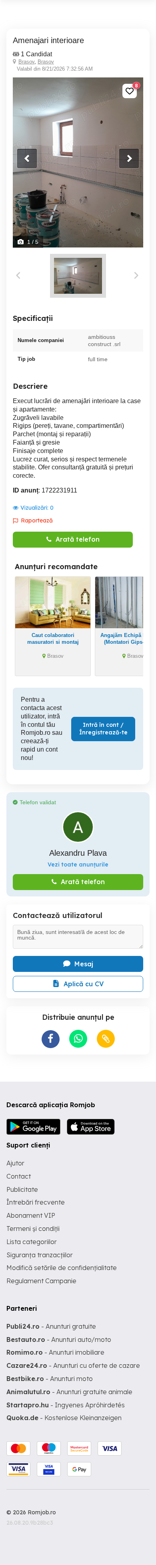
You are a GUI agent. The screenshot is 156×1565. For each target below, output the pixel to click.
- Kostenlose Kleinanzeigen (64, 1418)
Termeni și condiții (33, 1229)
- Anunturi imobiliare (55, 1352)
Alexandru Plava (78, 853)
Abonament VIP (30, 1215)
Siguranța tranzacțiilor (39, 1255)
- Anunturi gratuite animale (69, 1392)
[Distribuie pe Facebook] (51, 1039)
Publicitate (22, 1189)
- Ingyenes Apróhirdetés (65, 1405)
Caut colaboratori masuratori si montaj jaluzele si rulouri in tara (52, 642)
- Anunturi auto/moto (58, 1339)
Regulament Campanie (41, 1281)
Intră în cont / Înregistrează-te (103, 728)
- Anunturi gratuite (51, 1326)
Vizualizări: (37, 507)
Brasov (26, 62)
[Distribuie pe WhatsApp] (78, 1039)
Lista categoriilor (31, 1242)
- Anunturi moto (49, 1379)
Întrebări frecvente (35, 1202)
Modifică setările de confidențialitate (61, 1268)
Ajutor (15, 1163)
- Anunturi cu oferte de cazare (73, 1365)
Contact (18, 1176)
